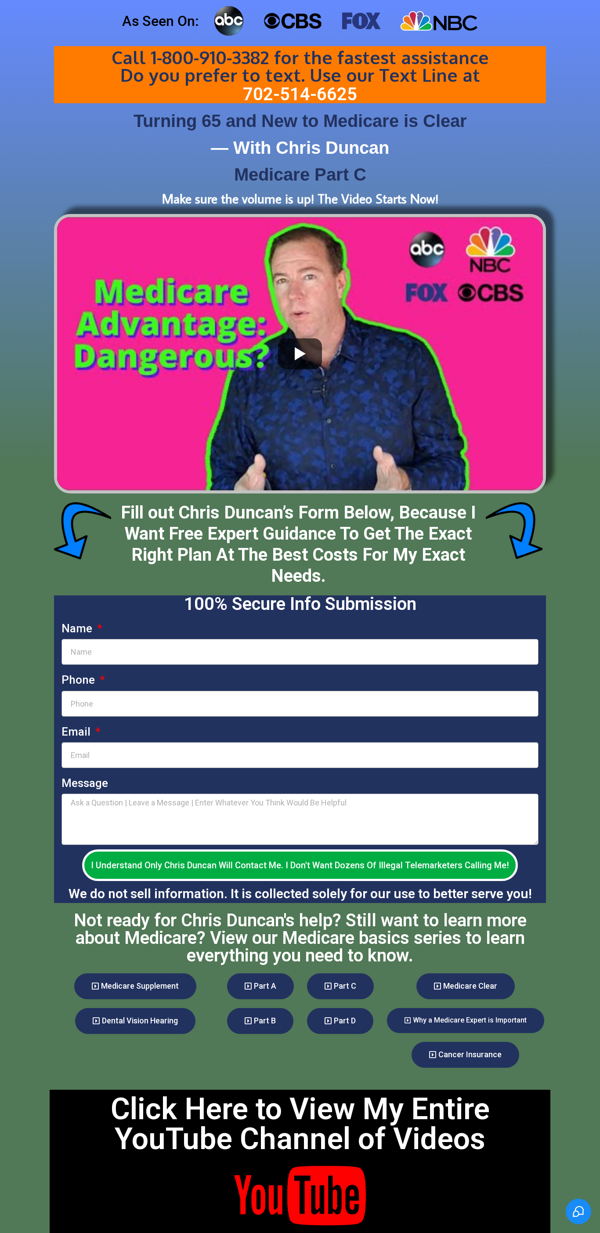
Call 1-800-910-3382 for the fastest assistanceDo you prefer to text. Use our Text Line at (300, 66)
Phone (79, 679)
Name (78, 628)
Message (84, 783)
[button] (135, 986)
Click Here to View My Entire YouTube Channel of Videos (300, 1124)
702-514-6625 (300, 94)
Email (77, 731)
